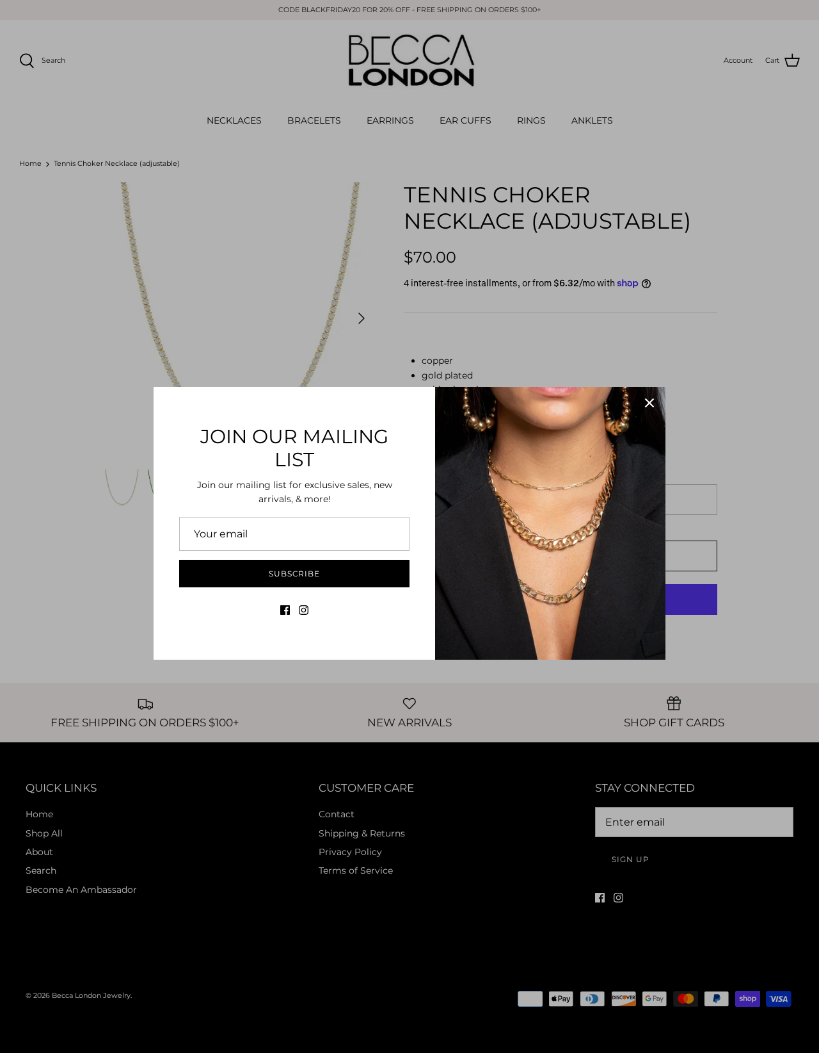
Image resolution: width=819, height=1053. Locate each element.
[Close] (649, 403)
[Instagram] (303, 610)
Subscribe (295, 573)
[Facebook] (285, 610)
